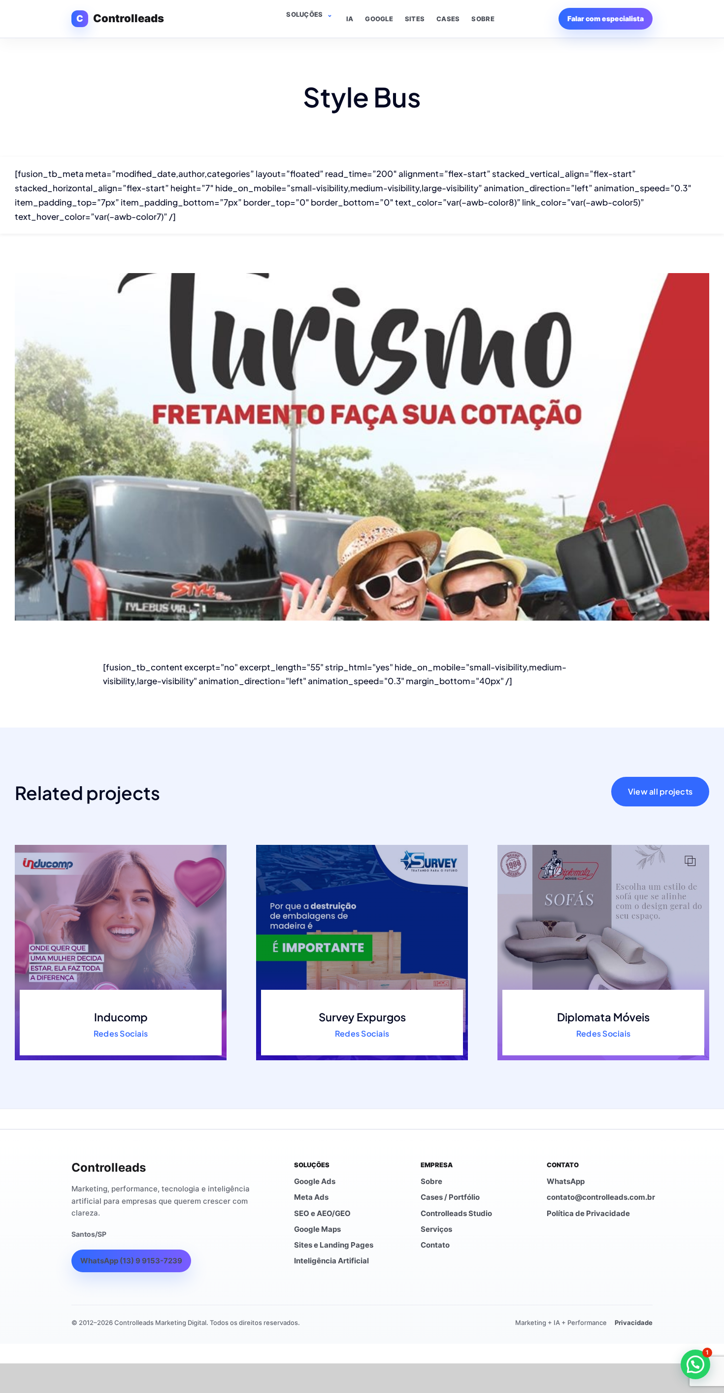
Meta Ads (311, 1197)
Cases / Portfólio (450, 1197)
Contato (435, 1245)
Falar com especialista (605, 18)
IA (350, 19)
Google (379, 19)
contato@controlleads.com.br (601, 1197)
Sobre (482, 19)
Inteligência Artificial (331, 1260)
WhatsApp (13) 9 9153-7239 (131, 1260)
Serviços (436, 1229)
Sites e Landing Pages (333, 1245)
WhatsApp (566, 1181)
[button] (695, 1364)
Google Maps (317, 1229)
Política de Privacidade (588, 1213)
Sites (415, 19)
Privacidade (634, 1322)
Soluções (304, 14)
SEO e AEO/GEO (322, 1213)
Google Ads (314, 1181)
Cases (448, 19)
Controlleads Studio (456, 1213)
